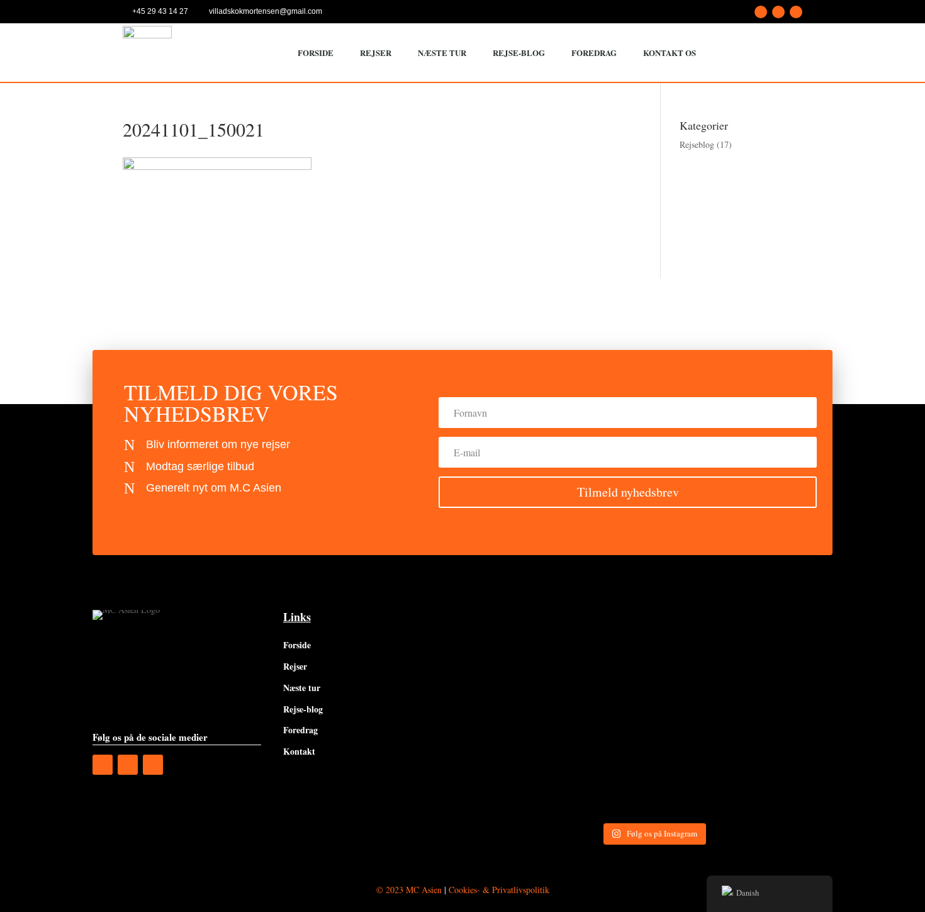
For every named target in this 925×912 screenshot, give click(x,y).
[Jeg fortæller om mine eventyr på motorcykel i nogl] (790, 664)
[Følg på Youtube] (796, 12)
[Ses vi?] (516, 664)
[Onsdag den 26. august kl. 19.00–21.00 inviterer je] (698, 664)
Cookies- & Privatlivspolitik (499, 890)
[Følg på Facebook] (760, 12)
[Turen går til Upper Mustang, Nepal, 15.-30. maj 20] (607, 664)
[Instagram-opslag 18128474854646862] (516, 765)
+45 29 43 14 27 (160, 11)
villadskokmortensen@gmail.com (265, 11)
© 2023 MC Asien (409, 890)
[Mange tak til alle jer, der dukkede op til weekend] (698, 765)
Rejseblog (697, 144)
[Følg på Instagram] (778, 12)
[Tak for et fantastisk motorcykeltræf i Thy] (607, 765)
